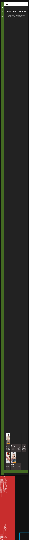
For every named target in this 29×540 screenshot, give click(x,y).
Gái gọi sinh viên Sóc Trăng (3, 532)
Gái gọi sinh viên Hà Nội (3, 484)
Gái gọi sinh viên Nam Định (3, 492)
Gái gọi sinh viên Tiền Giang (3, 534)
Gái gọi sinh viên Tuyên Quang (3, 499)
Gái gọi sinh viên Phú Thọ (3, 494)
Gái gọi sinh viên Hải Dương (3, 485)
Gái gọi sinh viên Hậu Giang (3, 529)
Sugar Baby (1, 538)
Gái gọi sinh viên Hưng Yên (3, 488)
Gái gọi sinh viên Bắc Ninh (3, 479)
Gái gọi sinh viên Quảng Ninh (3, 495)
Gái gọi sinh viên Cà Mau (3, 526)
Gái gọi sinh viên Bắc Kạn (3, 478)
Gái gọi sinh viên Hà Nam (3, 483)
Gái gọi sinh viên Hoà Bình (3, 487)
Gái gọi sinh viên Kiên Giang (3, 530)
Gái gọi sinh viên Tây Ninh (3, 533)
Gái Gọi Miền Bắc (4, 476)
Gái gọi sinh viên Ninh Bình (3, 493)
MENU (1, 476)
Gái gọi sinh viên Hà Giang (3, 482)
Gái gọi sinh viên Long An (3, 531)
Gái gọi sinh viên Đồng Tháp (3, 528)
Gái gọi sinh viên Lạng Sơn (3, 490)
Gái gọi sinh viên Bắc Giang (5, 477)
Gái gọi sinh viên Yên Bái (3, 500)
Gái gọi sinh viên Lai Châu (3, 489)
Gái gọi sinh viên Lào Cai (3, 491)
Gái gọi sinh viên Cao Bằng (3, 480)
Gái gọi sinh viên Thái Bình (3, 497)
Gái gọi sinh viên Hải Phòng (3, 486)
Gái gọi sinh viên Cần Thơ (3, 527)
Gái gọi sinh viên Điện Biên (3, 481)
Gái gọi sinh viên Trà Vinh (3, 536)
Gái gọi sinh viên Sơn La (3, 496)
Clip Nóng (1, 539)
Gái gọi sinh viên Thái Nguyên (3, 498)
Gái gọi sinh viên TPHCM (3, 535)
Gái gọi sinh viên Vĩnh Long (3, 537)
